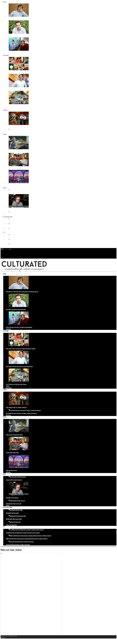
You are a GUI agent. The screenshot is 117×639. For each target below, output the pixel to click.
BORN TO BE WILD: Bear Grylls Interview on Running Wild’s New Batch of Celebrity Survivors (28, 241)
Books (4, 1)
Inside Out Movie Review (12, 185)
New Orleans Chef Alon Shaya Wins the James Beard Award (20, 89)
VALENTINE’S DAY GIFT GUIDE (13, 221)
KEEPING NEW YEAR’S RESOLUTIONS (15, 226)
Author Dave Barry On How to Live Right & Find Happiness (19, 52)
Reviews (8, 215)
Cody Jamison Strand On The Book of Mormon (17, 127)
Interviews (8, 54)
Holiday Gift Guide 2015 (11, 230)
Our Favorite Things (8, 216)
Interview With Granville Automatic (14, 192)
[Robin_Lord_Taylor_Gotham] (31, 633)
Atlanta (7, 107)
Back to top (3, 637)
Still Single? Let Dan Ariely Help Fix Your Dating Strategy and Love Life (22, 18)
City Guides (6, 55)
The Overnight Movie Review (13, 168)
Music (4, 187)
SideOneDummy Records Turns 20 (14, 214)
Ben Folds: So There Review (12, 209)
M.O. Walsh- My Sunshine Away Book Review (16, 35)
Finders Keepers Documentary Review (15, 151)
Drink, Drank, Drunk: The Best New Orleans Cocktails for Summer (21, 72)
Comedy (5, 110)
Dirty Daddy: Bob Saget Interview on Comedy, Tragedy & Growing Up (22, 131)
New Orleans (9, 108)
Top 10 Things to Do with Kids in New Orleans (16, 106)
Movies (5, 134)
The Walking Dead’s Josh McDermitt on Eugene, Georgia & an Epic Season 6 (23, 236)
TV (4, 232)
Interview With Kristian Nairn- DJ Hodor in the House (18, 246)
